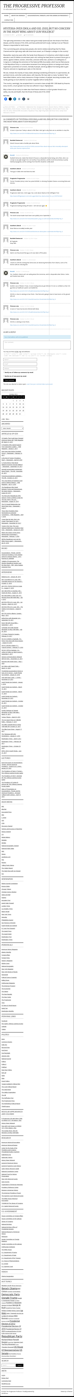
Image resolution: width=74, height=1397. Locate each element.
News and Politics (10, 107)
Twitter (4, 1029)
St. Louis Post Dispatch (8, 928)
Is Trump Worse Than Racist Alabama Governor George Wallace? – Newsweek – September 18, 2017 (12, 464)
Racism (14, 1333)
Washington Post (7, 937)
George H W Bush (7, 1305)
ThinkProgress (6, 1106)
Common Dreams (7, 1042)
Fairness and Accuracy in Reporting (12, 829)
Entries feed (5, 1378)
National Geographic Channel (10, 846)
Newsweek (5, 974)
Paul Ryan (10, 1318)
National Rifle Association (20, 111)
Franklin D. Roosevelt (13, 1303)
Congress (66, 107)
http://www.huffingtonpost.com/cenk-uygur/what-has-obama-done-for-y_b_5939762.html (36, 196)
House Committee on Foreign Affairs (12, 1216)
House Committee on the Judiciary (12, 1219)
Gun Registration (47, 109)
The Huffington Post (7, 1098)
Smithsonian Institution (8, 1247)
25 (23, 410)
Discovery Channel (7, 826)
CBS (3, 820)
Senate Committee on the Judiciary (12, 1244)
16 (16, 407)
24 (20, 410)
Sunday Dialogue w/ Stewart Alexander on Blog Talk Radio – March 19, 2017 (11, 712)
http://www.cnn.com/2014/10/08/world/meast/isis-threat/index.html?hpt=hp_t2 (33, 133)
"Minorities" (22, 107)
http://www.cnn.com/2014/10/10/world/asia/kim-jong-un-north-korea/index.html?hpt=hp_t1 (36, 219)
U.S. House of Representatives (10, 1261)
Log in (3, 1375)
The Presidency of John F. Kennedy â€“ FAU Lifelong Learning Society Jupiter (12, 777)
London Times (6, 906)
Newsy (4, 854)
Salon (3, 1075)
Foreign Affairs (6, 955)
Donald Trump (9, 1297)
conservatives (7, 109)
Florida (12, 1300)
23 (16, 410)
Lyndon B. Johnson (8, 1316)
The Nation (5, 991)
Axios (3, 1039)
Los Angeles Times (7, 909)
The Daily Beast (6, 1089)
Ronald (20, 35)
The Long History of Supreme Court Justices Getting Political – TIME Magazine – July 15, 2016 (12, 482)
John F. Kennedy (11, 1313)
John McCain (20, 1313)
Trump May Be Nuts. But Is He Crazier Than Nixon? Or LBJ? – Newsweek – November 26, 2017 (11, 521)
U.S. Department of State (9, 1255)
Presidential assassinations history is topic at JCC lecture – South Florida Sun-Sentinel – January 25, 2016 (12, 673)
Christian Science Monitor (9, 892)
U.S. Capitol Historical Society (10, 1206)
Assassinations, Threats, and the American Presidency (48, 15)
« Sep (3, 419)
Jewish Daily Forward (8, 903)
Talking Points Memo (8, 865)
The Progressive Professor (34, 6)
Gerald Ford (9, 1308)
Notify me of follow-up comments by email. (19, 372)
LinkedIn (4, 1026)
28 (10, 414)
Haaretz (4, 897)
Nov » (7, 419)
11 (23, 404)
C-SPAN (4, 817)
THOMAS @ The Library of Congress (12, 1203)
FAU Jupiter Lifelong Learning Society (12, 1024)
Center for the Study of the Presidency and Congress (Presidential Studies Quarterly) (10, 1150)
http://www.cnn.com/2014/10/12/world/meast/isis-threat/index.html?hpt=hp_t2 (33, 299)
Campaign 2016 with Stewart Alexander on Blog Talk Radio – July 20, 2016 (12, 629)
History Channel (6, 832)
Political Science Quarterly (9, 977)
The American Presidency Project (11, 1193)
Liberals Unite (5, 1056)
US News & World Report (9, 1005)
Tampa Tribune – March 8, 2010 (11, 717)
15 (13, 407)
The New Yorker (6, 997)
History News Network (8, 1123)
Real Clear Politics (7, 1070)
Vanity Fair (5, 1008)
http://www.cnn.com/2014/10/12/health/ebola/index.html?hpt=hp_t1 (29, 291)
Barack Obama (53, 107)
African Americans (16, 1285)
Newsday (4, 917)
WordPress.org (6, 1384)
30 (16, 414)
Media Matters (6, 837)
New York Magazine (7, 969)
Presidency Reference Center (10, 1187)
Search (20, 1365)
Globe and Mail (6, 895)
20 (6, 410)
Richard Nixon (7, 1339)
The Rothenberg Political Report (11, 1103)
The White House (7, 1249)
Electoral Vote (6, 1047)
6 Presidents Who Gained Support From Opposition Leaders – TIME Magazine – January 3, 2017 (11, 446)
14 (10, 407)
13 (6, 407)
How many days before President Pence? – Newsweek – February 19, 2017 (12, 453)
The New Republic (7, 994)
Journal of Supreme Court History (11, 1166)
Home (6, 15)
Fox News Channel (35, 109)
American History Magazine (10, 949)
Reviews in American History (10, 1190)
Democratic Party (11, 1294)
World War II (13, 1356)
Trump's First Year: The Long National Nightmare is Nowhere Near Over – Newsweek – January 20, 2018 (12, 528)
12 (3, 407)
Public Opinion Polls (7, 1333)
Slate (3, 1078)
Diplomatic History (7, 1157)
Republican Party (33, 111)
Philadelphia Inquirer (7, 920)
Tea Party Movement (8, 1344)
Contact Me (8, 20)
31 (20, 414)
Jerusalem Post (6, 900)
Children (60, 107)
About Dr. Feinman (18, 15)
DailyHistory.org (6, 1154)
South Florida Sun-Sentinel (9, 925)
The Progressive (6, 1000)
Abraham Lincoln (6, 1285)
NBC (3, 851)
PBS (3, 860)
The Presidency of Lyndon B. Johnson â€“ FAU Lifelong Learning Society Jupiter (12, 784)
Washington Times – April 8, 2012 (11, 739)
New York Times (6, 914)
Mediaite (4, 840)
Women (12, 112)
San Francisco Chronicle (8, 923)
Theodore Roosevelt (8, 1347)
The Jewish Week (6, 934)
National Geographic (8, 966)
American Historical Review (9, 1145)
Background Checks (42, 107)
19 (3, 410)
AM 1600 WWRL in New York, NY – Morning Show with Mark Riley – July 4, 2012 (12, 597)
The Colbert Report (7, 868)
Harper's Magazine (7, 960)
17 (20, 407)
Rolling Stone (5, 980)
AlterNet (4, 809)
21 (10, 410)
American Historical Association (11, 1142)
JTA (3, 834)
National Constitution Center (10, 1171)
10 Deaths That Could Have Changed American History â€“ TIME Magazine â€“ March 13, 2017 (12, 440)
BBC (3, 815)
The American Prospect (8, 986)
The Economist (6, 989)
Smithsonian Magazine (8, 983)
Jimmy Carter (16, 1310)
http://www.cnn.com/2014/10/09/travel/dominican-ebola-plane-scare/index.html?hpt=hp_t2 (36, 231)
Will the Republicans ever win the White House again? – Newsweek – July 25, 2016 (12, 541)
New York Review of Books (10, 972)
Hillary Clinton (7, 1310)
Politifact (4, 1067)
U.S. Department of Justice (9, 1252)
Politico (4, 1061)
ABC (3, 806)
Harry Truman (16, 1308)
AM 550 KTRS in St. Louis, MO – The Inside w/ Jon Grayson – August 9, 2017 (12, 609)
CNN (3, 823)
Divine (62, 1391)
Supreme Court (18, 1342)
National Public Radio (8, 848)
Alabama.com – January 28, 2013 (11, 577)
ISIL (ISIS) (9, 111)
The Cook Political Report (9, 1087)
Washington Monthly (8, 1011)
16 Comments (29, 35)
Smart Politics (6, 1081)
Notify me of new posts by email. (16, 376)
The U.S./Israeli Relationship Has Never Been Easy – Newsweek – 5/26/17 (11, 506)
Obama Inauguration (8, 1276)
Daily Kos (4, 1045)
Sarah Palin (10, 1342)
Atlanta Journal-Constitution (10, 883)
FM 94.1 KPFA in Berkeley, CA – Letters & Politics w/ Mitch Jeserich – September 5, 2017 (12, 652)
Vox (3, 874)
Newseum (4, 1236)
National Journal (6, 1059)
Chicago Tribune (6, 889)
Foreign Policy (6, 958)
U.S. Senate (5, 1264)
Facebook (4, 1021)
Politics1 (4, 1064)
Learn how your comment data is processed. (40, 384)
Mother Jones (5, 963)
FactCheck (5, 1050)
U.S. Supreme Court (7, 1266)
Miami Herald (5, 911)
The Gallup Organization (9, 1092)
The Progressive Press (8, 1101)
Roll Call (4, 1073)
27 (6, 414)
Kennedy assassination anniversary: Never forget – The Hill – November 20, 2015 (12, 471)
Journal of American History (10, 1163)
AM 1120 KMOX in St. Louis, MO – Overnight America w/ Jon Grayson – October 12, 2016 (12, 581)
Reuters (4, 862)
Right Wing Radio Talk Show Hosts (49, 111)
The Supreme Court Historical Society (12, 1196)
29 (13, 414)
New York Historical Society (10, 1179)
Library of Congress (7, 1221)
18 (23, 407)
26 (3, 414)
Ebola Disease (16, 109)
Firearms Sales (25, 109)
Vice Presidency (13, 1353)
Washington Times (7, 939)
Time (3, 1003)
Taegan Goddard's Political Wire (11, 1084)
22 (13, 410)
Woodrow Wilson (6, 1356)
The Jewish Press (6, 931)
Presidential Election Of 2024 (13, 1331)
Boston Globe (6, 886)
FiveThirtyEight (6, 1053)
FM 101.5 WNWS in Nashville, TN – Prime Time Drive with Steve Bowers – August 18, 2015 (12, 641)
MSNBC (4, 843)
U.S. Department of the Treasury (11, 1258)
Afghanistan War (31, 107)
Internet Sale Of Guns (59, 109)
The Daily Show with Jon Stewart (11, 871)
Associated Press (7, 812)
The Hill (4, 1095)
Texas (17, 1344)
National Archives (7, 1224)
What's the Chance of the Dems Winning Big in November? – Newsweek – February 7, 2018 (11, 534)
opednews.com (6, 857)
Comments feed (6, 1381)
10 (20, 404)
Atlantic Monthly (6, 952)
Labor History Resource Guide (10, 1169)
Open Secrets (5, 1182)
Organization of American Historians (12, 1184)
